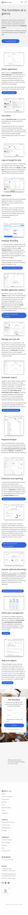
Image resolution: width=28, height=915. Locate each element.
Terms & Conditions (7, 796)
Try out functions (10, 41)
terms (14, 719)
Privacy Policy (5, 799)
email (4, 679)
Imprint (3, 794)
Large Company (6, 825)
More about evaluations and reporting (13, 499)
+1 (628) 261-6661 (7, 868)
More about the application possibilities (10, 315)
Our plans (6, 633)
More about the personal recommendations (10, 545)
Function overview (7, 840)
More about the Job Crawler (11, 410)
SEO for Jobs (7, 2)
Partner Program (6, 807)
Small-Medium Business (8, 822)
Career (3, 810)
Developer (4, 830)
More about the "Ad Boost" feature (12, 591)
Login (3, 848)
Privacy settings (19, 904)
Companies (5, 813)
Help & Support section (10, 673)
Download (4, 845)
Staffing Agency (6, 827)
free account (11, 763)
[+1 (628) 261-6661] (21, 2)
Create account (6, 850)
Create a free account (9, 92)
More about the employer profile (12, 268)
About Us (4, 802)
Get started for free (8, 875)
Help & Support (7, 683)
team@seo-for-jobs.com (8, 870)
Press (3, 805)
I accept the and (14, 720)
